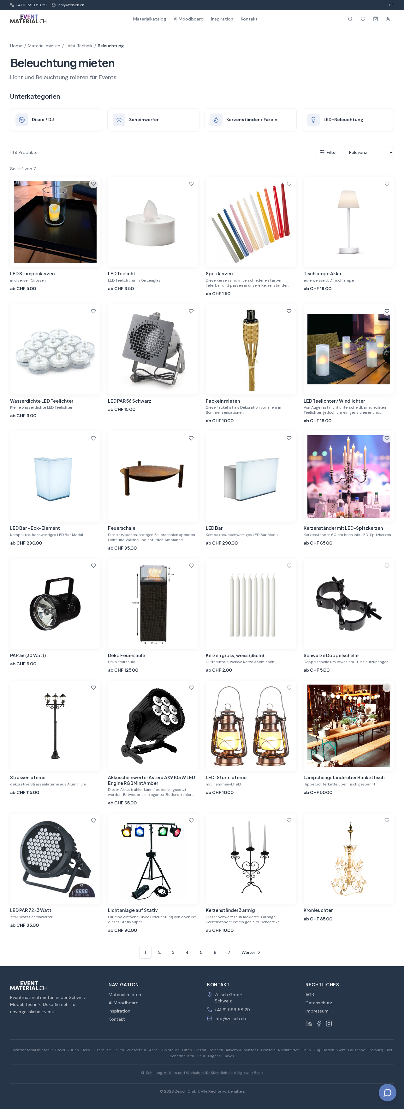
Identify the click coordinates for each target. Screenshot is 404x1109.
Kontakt (249, 19)
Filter (332, 152)
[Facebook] (319, 1023)
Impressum (317, 1011)
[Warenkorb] (375, 19)
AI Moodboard (189, 19)
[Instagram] (329, 1023)
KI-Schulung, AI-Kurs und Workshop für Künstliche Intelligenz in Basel (202, 1072)
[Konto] (388, 19)
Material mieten (44, 46)
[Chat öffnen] (387, 1092)
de (391, 5)
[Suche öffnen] (350, 19)
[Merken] (93, 183)
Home (16, 46)
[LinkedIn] (309, 1023)
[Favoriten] (363, 19)
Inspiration (222, 19)
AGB (310, 994)
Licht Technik (79, 46)
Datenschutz (319, 1003)
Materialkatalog (149, 19)
